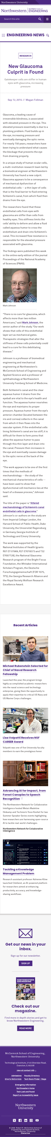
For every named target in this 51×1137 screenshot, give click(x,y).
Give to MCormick (13, 1079)
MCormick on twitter (14, 1120)
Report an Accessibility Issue (25, 1095)
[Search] (40, 19)
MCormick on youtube (37, 1120)
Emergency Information (25, 1085)
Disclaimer (25, 1133)
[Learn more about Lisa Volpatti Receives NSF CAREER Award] (25, 720)
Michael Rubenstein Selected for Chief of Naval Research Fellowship (25, 670)
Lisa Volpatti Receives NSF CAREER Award (21, 740)
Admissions (16, 1076)
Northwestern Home (25, 1088)
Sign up (25, 963)
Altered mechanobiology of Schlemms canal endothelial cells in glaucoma (23, 507)
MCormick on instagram (31, 1120)
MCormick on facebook (20, 1120)
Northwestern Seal (25, 1106)
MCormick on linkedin (26, 1120)
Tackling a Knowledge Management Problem (18, 871)
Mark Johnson (30, 322)
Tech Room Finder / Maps (35, 1079)
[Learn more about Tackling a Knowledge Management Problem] (25, 852)
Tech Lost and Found (26, 1092)
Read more (25, 1028)
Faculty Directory (32, 1076)
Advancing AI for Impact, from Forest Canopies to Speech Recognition (24, 795)
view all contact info (25, 1070)
